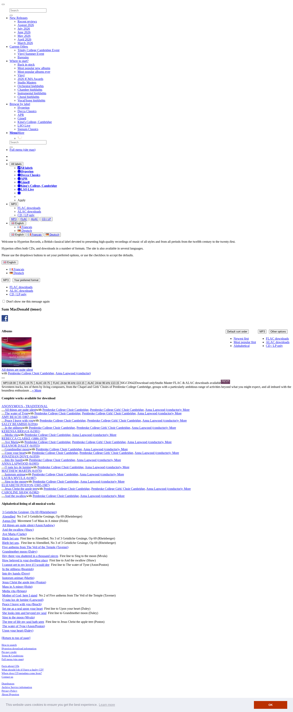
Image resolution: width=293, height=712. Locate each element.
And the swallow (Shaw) (18, 529)
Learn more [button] (107, 704)
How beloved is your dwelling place (25, 560)
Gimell (22, 118)
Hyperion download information (19, 648)
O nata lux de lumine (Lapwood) (22, 600)
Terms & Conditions (12, 655)
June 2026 (24, 32)
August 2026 (26, 25)
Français (26, 227)
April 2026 (24, 39)
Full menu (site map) (22, 149)
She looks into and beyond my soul (24, 613)
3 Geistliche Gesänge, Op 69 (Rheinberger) (29, 512)
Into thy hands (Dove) (16, 573)
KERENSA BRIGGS (21, 431)
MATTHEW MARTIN (22, 470)
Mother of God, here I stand (19, 595)
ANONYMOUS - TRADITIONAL (25, 406)
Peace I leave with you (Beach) (21, 604)
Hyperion (23, 107)
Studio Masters (27, 82)
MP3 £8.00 (9, 383)
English (19, 234)
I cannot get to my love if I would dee (25, 564)
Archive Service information (17, 687)
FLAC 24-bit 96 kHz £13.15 (68, 383)
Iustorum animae (15, 474)
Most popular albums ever (34, 71)
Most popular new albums (34, 68)
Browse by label (20, 104)
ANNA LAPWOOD (20, 463)
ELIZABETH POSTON (26, 485)
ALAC (34, 219)
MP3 (14, 204)
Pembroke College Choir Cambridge (31, 373)
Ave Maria (11, 442)
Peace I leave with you (19, 420)
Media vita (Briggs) (14, 591)
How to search (9, 644)
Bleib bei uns (10, 538)
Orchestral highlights (31, 86)
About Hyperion (10, 694)
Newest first (241, 338)
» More (36, 390)
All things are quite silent (17, 369)
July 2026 (24, 28)
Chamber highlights (30, 89)
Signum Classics (28, 129)
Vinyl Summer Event (31, 53)
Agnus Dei (9, 521)
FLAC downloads (29, 208)
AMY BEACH (19, 417)
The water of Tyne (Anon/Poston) (23, 626)
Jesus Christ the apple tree (21, 488)
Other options (278, 331)
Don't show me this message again (28, 301)
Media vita (11, 435)
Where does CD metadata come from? (22, 673)
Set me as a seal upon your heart (22, 608)
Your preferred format (26, 280)
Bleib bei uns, (11, 542)
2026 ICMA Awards (30, 79)
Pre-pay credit (9, 652)
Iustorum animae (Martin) (18, 578)
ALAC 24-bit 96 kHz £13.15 (103, 383)
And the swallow (15, 496)
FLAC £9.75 (26, 383)
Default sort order (237, 331)
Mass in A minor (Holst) (17, 586)
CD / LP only (26, 215)
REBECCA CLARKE (24, 438)
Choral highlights (28, 97)
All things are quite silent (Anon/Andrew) (28, 525)
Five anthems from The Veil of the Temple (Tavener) (35, 547)
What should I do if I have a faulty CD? (23, 669)
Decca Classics (27, 111)
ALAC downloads (29, 211)
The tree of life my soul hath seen (23, 621)
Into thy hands (14, 460)
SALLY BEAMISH (20, 424)
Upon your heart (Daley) (17, 630)
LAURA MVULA (19, 478)
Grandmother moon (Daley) (19, 551)
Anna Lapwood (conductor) (73, 373)
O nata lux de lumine (18, 467)
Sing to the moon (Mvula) (18, 617)
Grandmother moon (17, 449)
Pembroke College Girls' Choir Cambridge (117, 409)
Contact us (7, 676)
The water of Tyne (16, 413)
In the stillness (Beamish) (18, 569)
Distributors (8, 683)
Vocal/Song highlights (31, 100)
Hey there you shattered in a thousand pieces (30, 556)
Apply (22, 200)
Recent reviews (27, 21)
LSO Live (24, 125)
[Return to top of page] (16, 638)
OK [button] (270, 704)
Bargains (23, 57)
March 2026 (25, 43)
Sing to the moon (15, 481)
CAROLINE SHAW (20, 492)
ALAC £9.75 (43, 383)
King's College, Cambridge (35, 122)
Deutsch (26, 230)
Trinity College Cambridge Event (38, 50)
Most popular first (245, 342)
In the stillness (14, 427)
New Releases (19, 18)
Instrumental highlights (32, 93)
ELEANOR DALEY (21, 445)
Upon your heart (15, 453)
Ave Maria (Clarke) (14, 534)
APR (21, 114)
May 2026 (24, 35)
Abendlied (8, 516)
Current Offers (19, 46)
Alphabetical (242, 345)
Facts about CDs (10, 666)
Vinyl (21, 75)
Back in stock (26, 64)
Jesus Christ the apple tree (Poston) (24, 582)
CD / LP (46, 219)
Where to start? (19, 61)
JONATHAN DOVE (20, 456)
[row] (146, 364)
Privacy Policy (9, 690)
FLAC (24, 219)
